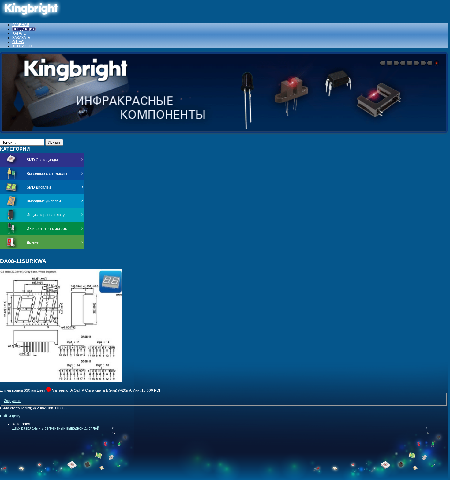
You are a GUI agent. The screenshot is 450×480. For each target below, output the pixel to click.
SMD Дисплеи (39, 187)
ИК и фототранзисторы (47, 229)
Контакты (22, 46)
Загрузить (12, 401)
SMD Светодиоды (42, 160)
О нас (18, 42)
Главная (20, 25)
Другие (33, 242)
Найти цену (10, 416)
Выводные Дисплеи (44, 201)
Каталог (20, 33)
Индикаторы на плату (46, 215)
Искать (54, 142)
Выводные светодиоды (47, 174)
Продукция (24, 29)
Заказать (21, 37)
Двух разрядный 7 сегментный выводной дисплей (55, 428)
